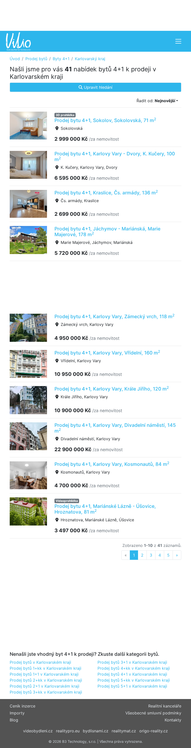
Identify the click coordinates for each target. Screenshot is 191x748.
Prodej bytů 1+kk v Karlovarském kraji (45, 668)
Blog (14, 719)
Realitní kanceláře (164, 706)
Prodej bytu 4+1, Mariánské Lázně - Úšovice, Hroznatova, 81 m (105, 509)
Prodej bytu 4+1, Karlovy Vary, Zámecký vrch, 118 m (114, 316)
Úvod (15, 58)
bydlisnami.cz (95, 730)
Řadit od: (156, 100)
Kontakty (173, 719)
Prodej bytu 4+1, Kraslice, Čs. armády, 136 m (106, 193)
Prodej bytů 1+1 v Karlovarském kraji (44, 674)
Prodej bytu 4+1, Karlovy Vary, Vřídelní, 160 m (107, 353)
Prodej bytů (36, 58)
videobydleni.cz (38, 730)
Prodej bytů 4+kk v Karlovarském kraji (133, 668)
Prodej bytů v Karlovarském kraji (40, 662)
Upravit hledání (97, 87)
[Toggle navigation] (178, 41)
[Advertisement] (95, 15)
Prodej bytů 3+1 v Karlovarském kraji (132, 662)
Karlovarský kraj (90, 58)
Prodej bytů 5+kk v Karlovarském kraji (133, 680)
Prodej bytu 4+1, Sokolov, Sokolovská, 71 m (105, 120)
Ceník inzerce (22, 706)
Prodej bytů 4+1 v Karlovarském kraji (132, 674)
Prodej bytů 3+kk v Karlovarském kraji (46, 692)
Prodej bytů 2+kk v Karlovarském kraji (46, 680)
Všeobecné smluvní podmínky (153, 712)
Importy (17, 712)
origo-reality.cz (153, 730)
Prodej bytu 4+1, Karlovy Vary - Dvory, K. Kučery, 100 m (114, 156)
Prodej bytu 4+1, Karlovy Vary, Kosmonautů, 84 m (111, 464)
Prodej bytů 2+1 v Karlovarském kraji (44, 686)
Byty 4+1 (61, 58)
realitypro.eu (68, 730)
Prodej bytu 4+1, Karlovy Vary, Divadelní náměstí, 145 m (115, 428)
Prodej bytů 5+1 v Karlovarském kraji (132, 686)
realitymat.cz (124, 730)
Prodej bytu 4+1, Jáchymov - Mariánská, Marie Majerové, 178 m (107, 231)
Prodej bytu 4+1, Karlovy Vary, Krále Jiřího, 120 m (111, 389)
